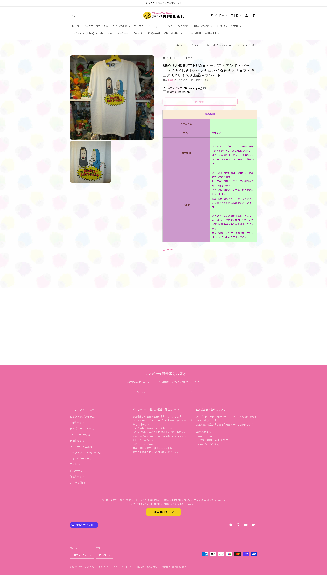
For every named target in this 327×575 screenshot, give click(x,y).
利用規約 (140, 567)
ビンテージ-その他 (206, 45)
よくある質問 (77, 482)
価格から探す (77, 476)
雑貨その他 (76, 470)
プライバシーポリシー (124, 567)
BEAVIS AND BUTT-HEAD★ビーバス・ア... (241, 45)
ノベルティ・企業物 (81, 446)
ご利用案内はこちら (163, 512)
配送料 (171, 79)
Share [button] (170, 249)
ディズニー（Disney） (83, 428)
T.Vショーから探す (80, 434)
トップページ (186, 45)
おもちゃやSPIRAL (87, 567)
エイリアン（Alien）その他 (85, 452)
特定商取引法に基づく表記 (174, 567)
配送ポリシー (153, 567)
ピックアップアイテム (82, 416)
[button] (73, 15)
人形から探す (77, 422)
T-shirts (75, 464)
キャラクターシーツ (81, 458)
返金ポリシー (105, 567)
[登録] (190, 392)
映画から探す (77, 440)
